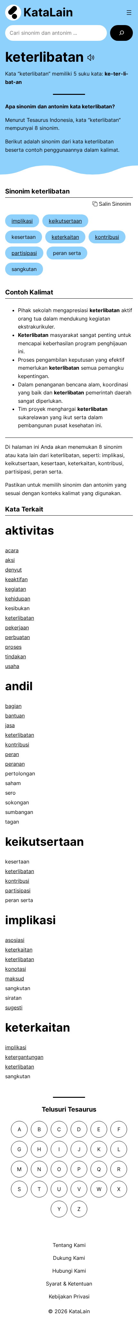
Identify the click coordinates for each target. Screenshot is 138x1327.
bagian (13, 706)
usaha (12, 666)
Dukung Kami (69, 1258)
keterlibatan (19, 618)
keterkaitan (65, 237)
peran (12, 754)
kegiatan (15, 589)
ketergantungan (24, 1057)
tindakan (15, 656)
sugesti (13, 1007)
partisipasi (24, 253)
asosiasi (14, 940)
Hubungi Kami (69, 1271)
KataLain (48, 12)
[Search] (121, 33)
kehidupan (17, 598)
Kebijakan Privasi (69, 1296)
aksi (10, 560)
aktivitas (29, 530)
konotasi (15, 969)
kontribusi (107, 237)
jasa (10, 725)
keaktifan (16, 579)
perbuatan (17, 637)
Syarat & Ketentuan (69, 1283)
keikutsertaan (65, 221)
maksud (14, 978)
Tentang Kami (69, 1245)
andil (19, 686)
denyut (13, 569)
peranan (15, 764)
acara (12, 550)
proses (13, 647)
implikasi (22, 221)
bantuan (15, 715)
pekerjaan (17, 627)
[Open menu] (129, 12)
